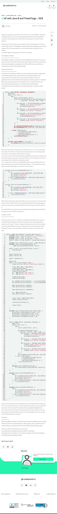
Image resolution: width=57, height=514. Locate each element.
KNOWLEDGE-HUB (11, 15)
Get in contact (42, 459)
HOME (3, 15)
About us (43, 1)
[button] (5, 496)
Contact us (53, 1)
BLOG (19, 15)
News (48, 1)
